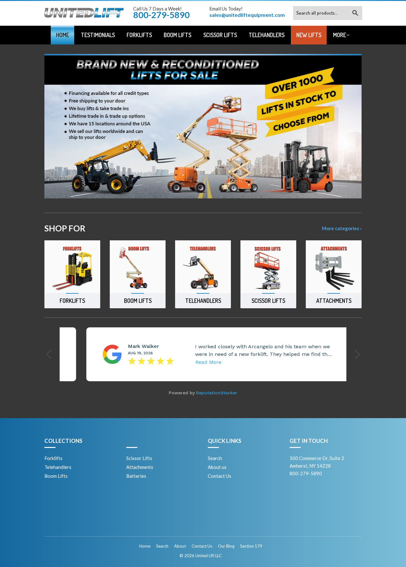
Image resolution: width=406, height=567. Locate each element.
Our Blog (226, 546)
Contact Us (219, 476)
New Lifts (308, 34)
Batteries (136, 476)
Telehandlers (267, 34)
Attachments (139, 467)
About (180, 546)
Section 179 (251, 546)
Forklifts (139, 34)
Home (62, 34)
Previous (58, 126)
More (339, 34)
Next (348, 126)
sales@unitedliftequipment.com (247, 15)
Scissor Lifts (220, 34)
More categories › (342, 228)
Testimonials (98, 34)
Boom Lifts (177, 34)
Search (215, 458)
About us (217, 467)
